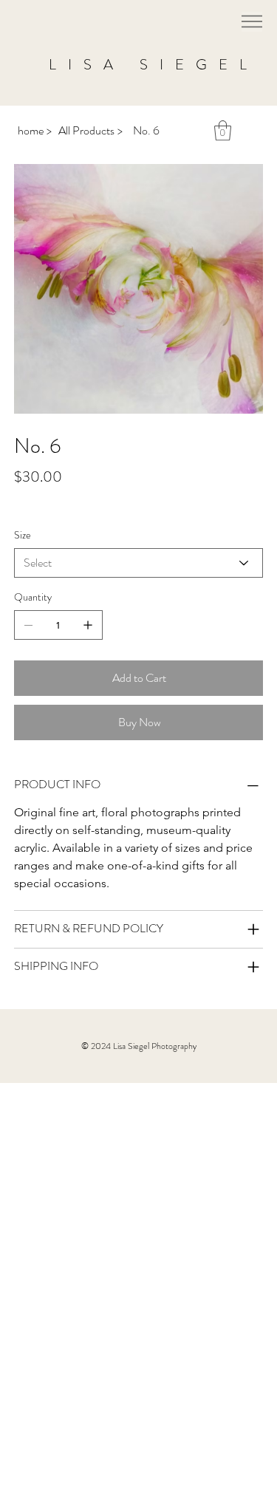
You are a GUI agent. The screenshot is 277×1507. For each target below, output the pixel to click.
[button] (222, 130)
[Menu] (252, 22)
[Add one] (88, 625)
